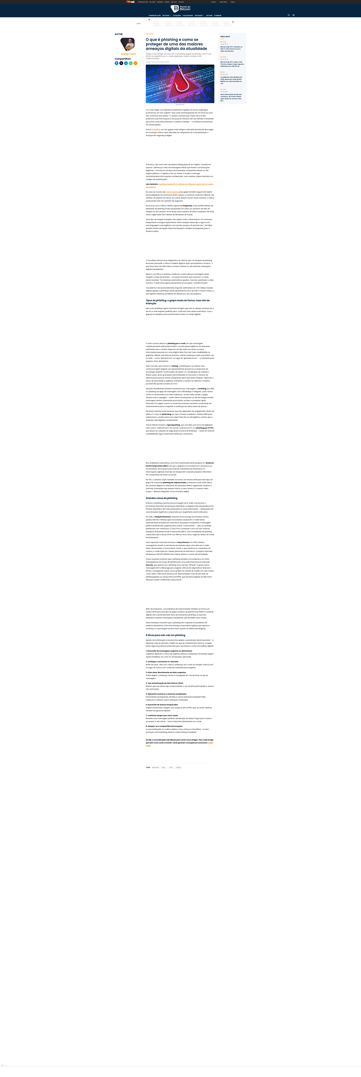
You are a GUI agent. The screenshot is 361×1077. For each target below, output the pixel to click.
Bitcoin (209, 15)
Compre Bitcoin (155, 15)
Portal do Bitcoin (180, 9)
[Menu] (293, 15)
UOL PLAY (174, 2)
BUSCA (214, 2)
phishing (156, 129)
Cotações (177, 15)
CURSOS (167, 2)
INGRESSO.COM (143, 2)
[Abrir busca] (289, 15)
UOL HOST (152, 2)
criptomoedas (172, 192)
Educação (199, 15)
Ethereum (217, 15)
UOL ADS (181, 2)
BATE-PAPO (223, 2)
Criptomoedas (155, 767)
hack (171, 767)
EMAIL (233, 2)
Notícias (165, 15)
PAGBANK (160, 2)
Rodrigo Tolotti (128, 54)
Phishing (178, 767)
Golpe (163, 767)
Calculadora (188, 15)
